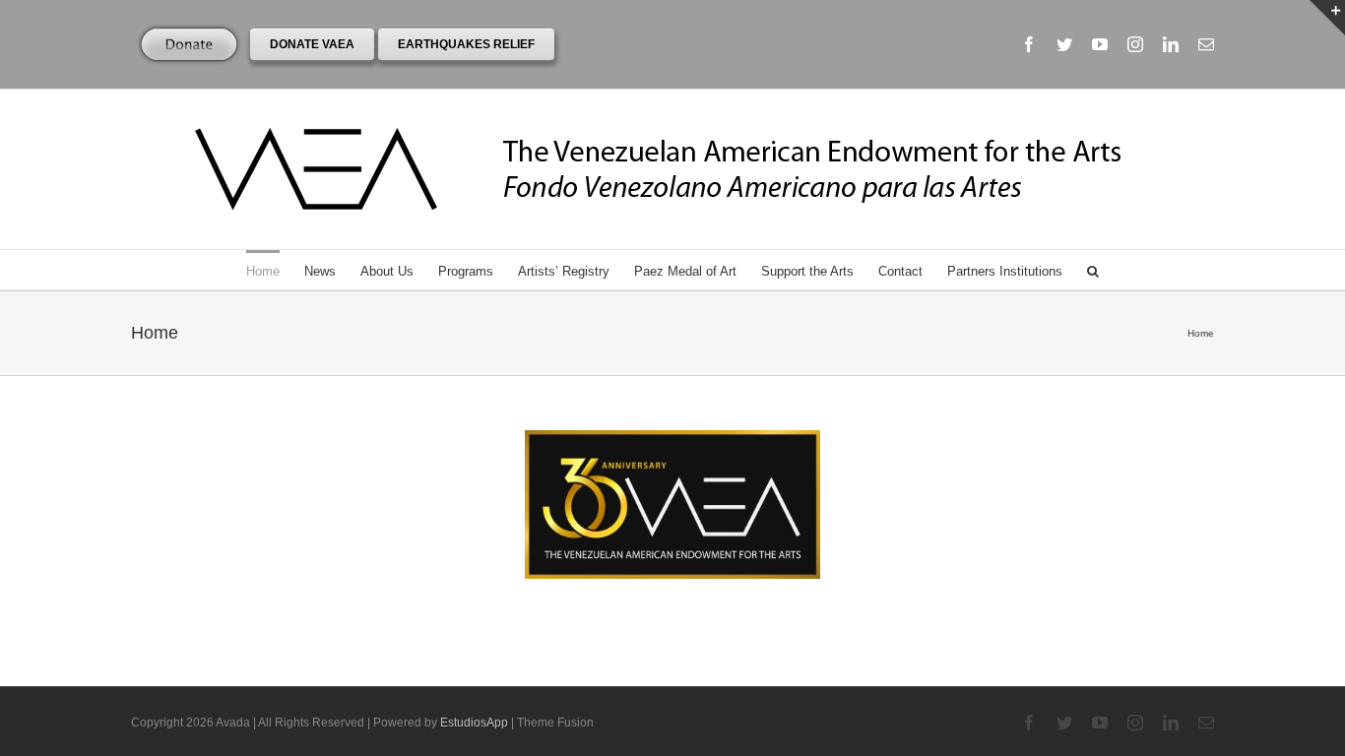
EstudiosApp (474, 722)
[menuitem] (275, 269)
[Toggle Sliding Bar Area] (1327, 17)
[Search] (1093, 269)
